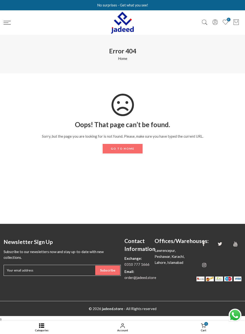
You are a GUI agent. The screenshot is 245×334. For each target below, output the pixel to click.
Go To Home (122, 148)
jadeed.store (112, 308)
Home (122, 58)
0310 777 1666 (137, 264)
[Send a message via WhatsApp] (235, 315)
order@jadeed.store (140, 277)
